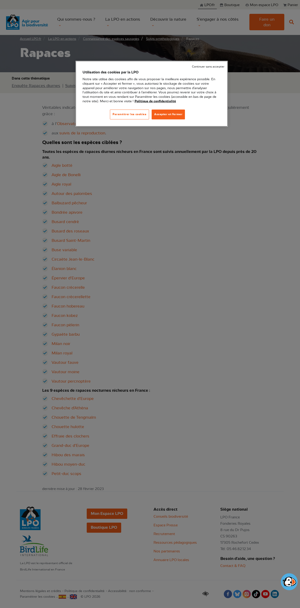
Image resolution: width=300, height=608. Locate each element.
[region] (151, 94)
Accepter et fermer (168, 114)
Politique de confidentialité (155, 101)
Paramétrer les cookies (129, 114)
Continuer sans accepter (208, 66)
